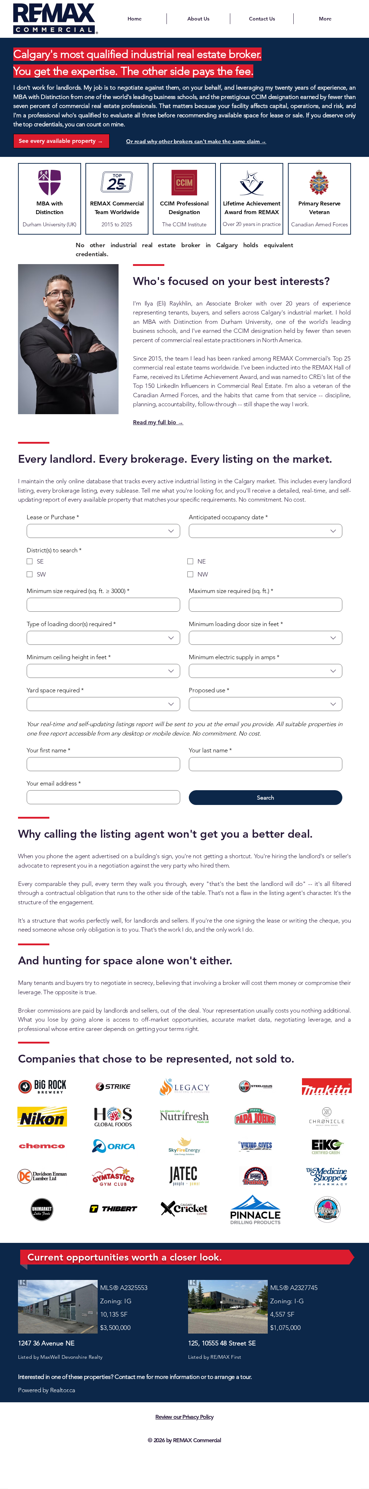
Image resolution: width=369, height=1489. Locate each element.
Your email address (54, 783)
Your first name (49, 750)
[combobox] (103, 531)
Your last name (210, 750)
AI (184, 1454)
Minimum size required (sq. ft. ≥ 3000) (78, 590)
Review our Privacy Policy (184, 1416)
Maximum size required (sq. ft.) (231, 590)
